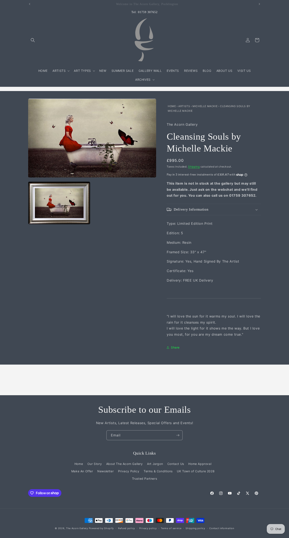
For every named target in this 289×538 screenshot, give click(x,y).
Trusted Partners (144, 478)
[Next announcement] (259, 4)
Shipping (194, 166)
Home (172, 106)
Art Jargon (155, 464)
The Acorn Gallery (77, 528)
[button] (32, 40)
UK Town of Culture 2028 (196, 471)
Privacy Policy (128, 471)
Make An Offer (82, 471)
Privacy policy (148, 528)
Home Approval (199, 464)
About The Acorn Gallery (124, 464)
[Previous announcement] (29, 4)
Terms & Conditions (158, 471)
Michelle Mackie (205, 106)
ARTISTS (184, 106)
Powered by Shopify (101, 528)
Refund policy (126, 528)
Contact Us (175, 464)
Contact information (221, 528)
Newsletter (105, 471)
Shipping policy (195, 528)
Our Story (94, 464)
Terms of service (171, 528)
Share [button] (175, 347)
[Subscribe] (177, 435)
